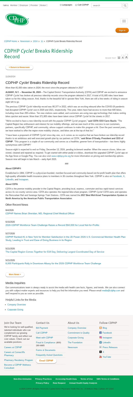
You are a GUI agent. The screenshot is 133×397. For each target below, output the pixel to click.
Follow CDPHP (108, 322)
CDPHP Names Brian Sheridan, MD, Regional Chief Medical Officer (40, 213)
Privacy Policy (42, 383)
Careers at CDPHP (13, 347)
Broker (43, 5)
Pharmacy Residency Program (18, 360)
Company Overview (16, 304)
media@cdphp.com (111, 290)
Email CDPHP (46, 360)
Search (125, 5)
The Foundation (75, 342)
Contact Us (42, 322)
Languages (67, 5)
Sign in (122, 30)
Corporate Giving (15, 309)
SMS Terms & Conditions (108, 379)
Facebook (117, 176)
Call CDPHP (83, 5)
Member (14, 5)
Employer (24, 5)
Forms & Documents (45, 350)
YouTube (107, 357)
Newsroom (25, 41)
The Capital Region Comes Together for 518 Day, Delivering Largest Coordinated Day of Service (55, 251)
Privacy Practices (43, 379)
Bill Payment (42, 328)
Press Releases (110, 347)
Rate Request (59, 383)
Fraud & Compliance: (46, 342)
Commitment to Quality (79, 333)
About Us (73, 322)
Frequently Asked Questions (49, 355)
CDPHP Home (10, 41)
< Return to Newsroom (19, 67)
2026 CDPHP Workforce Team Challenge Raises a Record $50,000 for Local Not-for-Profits (52, 225)
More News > (15, 274)
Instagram (23, 179)
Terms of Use (86, 379)
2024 (35, 41)
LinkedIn (9, 179)
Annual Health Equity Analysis (83, 383)
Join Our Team (13, 322)
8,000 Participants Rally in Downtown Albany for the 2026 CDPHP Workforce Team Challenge (53, 263)
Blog (105, 328)
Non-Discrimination (22, 379)
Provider (34, 5)
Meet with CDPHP (44, 337)
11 (41, 41)
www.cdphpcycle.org (61, 156)
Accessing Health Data (66, 379)
